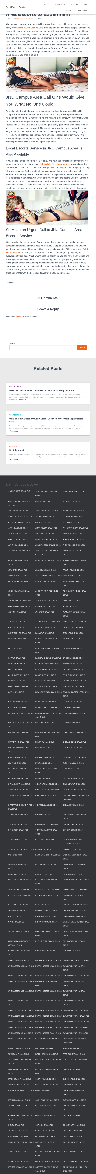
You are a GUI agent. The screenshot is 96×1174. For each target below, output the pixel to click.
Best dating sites (17, 450)
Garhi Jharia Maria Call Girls (73, 1092)
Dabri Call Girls (15, 855)
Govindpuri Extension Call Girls (47, 1154)
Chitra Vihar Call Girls (73, 824)
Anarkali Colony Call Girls (48, 545)
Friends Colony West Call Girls (47, 1071)
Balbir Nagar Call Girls (46, 669)
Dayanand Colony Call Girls (76, 880)
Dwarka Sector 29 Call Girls (76, 1022)
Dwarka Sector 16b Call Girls (74, 983)
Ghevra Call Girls (16, 1125)
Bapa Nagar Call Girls (45, 681)
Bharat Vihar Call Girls (18, 742)
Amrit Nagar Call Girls (18, 534)
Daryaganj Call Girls (17, 874)
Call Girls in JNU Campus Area (55, 164)
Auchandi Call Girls (17, 612)
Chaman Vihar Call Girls (19, 784)
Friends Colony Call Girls (75, 1060)
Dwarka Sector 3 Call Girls (20, 1027)
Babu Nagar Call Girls (73, 633)
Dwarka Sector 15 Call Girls (76, 976)
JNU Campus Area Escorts (25, 28)
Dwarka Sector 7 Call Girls (48, 1033)
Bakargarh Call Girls (18, 664)
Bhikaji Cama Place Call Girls (18, 750)
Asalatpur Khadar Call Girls (48, 576)
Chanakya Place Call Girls (47, 784)
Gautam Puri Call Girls (18, 1106)
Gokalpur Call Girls (44, 1131)
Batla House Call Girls (73, 686)
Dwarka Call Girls (71, 951)
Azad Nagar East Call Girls (47, 622)
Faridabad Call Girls (44, 1048)
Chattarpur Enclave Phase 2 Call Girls (21, 807)
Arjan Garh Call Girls (45, 570)
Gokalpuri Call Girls (72, 1131)
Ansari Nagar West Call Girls (18, 562)
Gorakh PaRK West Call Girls (46, 1144)
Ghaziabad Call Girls (45, 1115)
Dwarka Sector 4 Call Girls (48, 1027)
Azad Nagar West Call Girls (76, 622)
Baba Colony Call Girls (73, 627)
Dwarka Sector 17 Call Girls (21, 991)
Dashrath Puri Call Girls (19, 880)
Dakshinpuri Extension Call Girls (75, 867)
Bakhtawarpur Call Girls (46, 664)
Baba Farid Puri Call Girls (19, 633)
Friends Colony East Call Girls (19, 1071)
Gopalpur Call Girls (72, 1136)
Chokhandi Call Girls (73, 830)
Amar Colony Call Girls (46, 528)
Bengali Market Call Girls (47, 707)
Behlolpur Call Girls (17, 707)
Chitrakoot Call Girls (18, 830)
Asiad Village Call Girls (19, 606)
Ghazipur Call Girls (72, 1115)
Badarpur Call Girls (17, 639)
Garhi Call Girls (42, 1090)
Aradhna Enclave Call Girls (48, 560)
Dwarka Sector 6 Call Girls (20, 1033)
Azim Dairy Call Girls (45, 627)
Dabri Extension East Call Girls (75, 857)
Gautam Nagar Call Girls (74, 1100)
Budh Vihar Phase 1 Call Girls (18, 771)
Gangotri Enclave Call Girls (21, 1090)
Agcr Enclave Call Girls (46, 511)
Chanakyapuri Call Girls (74, 784)
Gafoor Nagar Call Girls (19, 1079)
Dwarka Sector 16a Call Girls (46, 983)
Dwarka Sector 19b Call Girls (74, 1003)
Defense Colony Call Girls (20, 895)
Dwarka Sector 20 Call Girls (48, 1010)
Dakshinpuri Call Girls (45, 865)
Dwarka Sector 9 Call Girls (20, 1039)
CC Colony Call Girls (73, 778)
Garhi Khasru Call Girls (19, 1100)
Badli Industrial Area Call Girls (47, 650)
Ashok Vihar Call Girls (45, 581)
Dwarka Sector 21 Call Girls (76, 1010)
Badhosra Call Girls (72, 639)
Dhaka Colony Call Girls (46, 916)
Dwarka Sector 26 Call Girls (76, 1016)
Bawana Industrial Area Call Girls (76, 694)
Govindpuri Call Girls (18, 1152)
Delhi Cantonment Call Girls (73, 897)
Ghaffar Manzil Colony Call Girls (21, 1117)
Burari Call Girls (43, 778)
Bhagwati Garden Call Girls (20, 713)
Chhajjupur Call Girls (73, 805)
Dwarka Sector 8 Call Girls (75, 1033)
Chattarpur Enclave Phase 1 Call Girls (76, 797)
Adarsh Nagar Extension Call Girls (19, 503)
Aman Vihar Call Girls (18, 528)
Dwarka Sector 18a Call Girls (74, 993)
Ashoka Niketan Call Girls (19, 601)
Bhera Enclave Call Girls (74, 742)
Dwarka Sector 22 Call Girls (21, 1016)
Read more (22, 400)
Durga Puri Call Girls (45, 951)
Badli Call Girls (15, 648)
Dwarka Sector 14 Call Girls (48, 976)
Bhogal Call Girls (43, 748)
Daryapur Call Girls (44, 874)
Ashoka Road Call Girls (46, 601)
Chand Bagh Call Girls (18, 790)
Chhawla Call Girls (44, 815)
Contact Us (82, 10)
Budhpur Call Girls (72, 769)
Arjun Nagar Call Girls (73, 570)
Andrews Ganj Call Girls (19, 551)
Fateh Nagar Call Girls (18, 1054)
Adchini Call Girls (43, 501)
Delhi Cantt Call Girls (18, 905)
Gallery (69, 10)
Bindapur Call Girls (44, 757)
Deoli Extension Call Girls (75, 905)
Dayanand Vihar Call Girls (19, 889)
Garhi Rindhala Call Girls (47, 1100)
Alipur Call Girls (71, 522)
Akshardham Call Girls (46, 517)
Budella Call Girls (43, 763)
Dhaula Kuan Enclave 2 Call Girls (75, 933)
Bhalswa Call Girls (71, 723)
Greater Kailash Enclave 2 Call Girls (75, 1169)
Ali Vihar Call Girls (44, 522)
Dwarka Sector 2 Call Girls (20, 1010)
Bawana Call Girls (16, 692)
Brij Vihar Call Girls (17, 763)
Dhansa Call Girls (16, 922)
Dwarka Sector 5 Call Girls (75, 1027)
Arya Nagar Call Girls (18, 576)
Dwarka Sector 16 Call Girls (21, 981)
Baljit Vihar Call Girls (45, 675)
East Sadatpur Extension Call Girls (74, 1041)
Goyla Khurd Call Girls (18, 1161)
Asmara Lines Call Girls (46, 606)
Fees (85, 4)
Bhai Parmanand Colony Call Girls (21, 725)
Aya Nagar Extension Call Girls (74, 614)
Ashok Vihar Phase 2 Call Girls (19, 593)
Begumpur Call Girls (72, 702)
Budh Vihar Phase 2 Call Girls (46, 771)
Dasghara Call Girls (72, 874)
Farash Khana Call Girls (19, 1048)
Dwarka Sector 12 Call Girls (48, 966)
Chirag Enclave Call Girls (47, 824)
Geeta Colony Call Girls (46, 1106)
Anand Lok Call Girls (17, 539)
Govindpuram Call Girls (74, 1142)
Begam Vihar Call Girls (45, 702)
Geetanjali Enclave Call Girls (74, 1108)
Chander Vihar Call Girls (74, 790)
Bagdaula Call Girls (72, 648)
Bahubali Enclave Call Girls (48, 658)
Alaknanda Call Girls (72, 517)
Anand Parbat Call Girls (74, 539)
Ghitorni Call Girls (44, 1125)
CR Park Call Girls (43, 849)
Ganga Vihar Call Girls (73, 1085)
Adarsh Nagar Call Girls (74, 492)
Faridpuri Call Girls (72, 1048)
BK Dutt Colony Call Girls (75, 757)
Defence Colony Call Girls (47, 889)
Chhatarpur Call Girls (18, 815)
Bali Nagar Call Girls (73, 669)
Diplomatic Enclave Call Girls (74, 943)
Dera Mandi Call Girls (18, 910)
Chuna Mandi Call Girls (18, 840)
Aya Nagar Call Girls (44, 612)
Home (44, 4)
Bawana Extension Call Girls (48, 692)
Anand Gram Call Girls (73, 534)
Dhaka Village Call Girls (74, 916)
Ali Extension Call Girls (19, 522)
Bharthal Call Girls (44, 742)
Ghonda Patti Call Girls (74, 1125)
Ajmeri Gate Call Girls (73, 511)
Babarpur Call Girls (44, 633)
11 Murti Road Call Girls (19, 491)
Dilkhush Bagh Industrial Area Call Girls (19, 943)
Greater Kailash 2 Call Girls (21, 1167)
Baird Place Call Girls (73, 658)
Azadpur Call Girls (16, 627)
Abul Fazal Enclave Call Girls (46, 494)
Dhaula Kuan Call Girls (18, 931)
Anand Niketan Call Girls (46, 539)
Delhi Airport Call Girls (46, 895)
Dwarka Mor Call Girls (18, 960)
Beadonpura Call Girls (18, 702)
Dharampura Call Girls (46, 922)
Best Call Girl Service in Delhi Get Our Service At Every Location (41, 390)
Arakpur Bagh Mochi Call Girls (74, 562)
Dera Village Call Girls (46, 910)
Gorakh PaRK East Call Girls (21, 1142)
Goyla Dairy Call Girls (73, 1152)
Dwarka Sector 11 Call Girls (21, 966)
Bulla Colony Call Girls (19, 778)
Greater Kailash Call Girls (47, 1161)
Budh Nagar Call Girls (73, 763)
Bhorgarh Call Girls (72, 748)
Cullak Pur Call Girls (73, 849)
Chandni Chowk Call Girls (19, 795)
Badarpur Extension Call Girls (47, 641)
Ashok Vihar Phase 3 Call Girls (46, 593)
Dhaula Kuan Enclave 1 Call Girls (47, 933)
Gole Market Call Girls (18, 1136)
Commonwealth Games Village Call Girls (73, 842)
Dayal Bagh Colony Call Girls (46, 882)
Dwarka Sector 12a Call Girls (74, 968)
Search (12, 343)
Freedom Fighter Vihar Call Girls (48, 1062)
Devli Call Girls (15, 916)
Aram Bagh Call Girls (17, 570)
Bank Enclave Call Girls (74, 675)
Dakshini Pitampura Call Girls (18, 867)
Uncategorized (15, 386)
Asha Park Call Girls (72, 576)
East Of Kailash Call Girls (47, 1039)
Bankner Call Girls (16, 681)
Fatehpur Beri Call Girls (46, 1054)
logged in (19, 316)
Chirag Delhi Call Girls (18, 824)
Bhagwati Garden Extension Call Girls (48, 715)
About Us (74, 4)
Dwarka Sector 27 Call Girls (21, 1022)
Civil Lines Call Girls (44, 840)
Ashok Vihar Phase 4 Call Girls (74, 593)
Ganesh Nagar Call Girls (46, 1085)
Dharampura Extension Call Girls (76, 924)
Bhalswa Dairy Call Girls (19, 732)
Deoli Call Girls (42, 905)
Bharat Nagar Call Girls (74, 732)
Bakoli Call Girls (15, 669)
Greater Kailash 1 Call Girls (76, 1161)
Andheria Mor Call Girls (74, 545)
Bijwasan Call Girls (17, 757)
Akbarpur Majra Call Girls (20, 517)
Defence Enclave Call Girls (75, 889)
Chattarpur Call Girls (45, 795)
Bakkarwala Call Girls (73, 664)
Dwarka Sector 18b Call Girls (19, 1003)
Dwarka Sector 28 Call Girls (48, 1022)
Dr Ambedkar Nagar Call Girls (19, 953)
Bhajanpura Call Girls (45, 723)
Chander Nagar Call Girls (47, 790)
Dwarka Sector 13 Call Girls (21, 976)
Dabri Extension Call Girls (47, 855)
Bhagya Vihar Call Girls (74, 713)
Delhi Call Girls (58, 4)
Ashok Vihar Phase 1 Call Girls (74, 583)
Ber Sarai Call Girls (72, 707)
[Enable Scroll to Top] (91, 1169)
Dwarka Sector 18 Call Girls (48, 991)
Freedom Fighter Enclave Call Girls (19, 1062)
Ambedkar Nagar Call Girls (75, 528)
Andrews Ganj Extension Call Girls (46, 553)
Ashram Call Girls (71, 601)
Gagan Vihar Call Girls (45, 1079)
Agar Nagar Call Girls (18, 511)
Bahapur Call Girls (16, 658)
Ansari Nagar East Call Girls (73, 553)
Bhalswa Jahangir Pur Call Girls (47, 734)
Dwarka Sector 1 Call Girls (48, 960)
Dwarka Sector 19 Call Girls (48, 1001)
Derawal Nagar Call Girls (75, 910)
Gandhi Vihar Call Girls (18, 1085)
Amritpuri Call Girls (44, 534)
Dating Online (14, 446)
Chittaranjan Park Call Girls (46, 832)
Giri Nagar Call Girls (17, 1131)
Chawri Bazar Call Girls (46, 805)
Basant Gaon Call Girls (46, 686)
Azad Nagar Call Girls (18, 622)
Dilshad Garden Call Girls (47, 941)
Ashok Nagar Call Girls (18, 581)
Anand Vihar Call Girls (18, 545)
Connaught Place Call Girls (21, 849)
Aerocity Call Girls (72, 501)
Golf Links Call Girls (45, 1136)
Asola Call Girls (70, 606)
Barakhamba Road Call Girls (76, 681)
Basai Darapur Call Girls (19, 686)
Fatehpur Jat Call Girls (74, 1054)
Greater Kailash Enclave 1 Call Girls (47, 1169)
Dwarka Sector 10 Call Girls (76, 960)
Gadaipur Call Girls (72, 1069)
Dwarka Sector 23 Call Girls (48, 1016)
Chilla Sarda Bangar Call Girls (74, 817)
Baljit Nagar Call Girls (18, 675)
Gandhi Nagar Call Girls (74, 1079)
